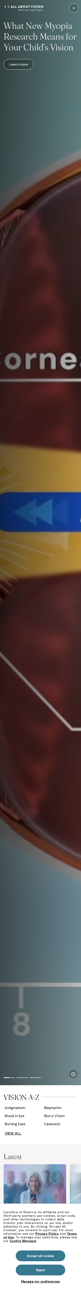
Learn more (18, 64)
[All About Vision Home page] (24, 7)
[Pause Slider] (73, 1074)
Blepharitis (52, 1107)
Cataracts (52, 1124)
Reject (40, 1270)
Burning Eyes (15, 1124)
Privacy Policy (47, 1233)
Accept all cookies (40, 1256)
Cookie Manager (23, 1241)
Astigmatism (15, 1107)
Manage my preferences (40, 1281)
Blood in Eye (14, 1115)
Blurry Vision (54, 1115)
